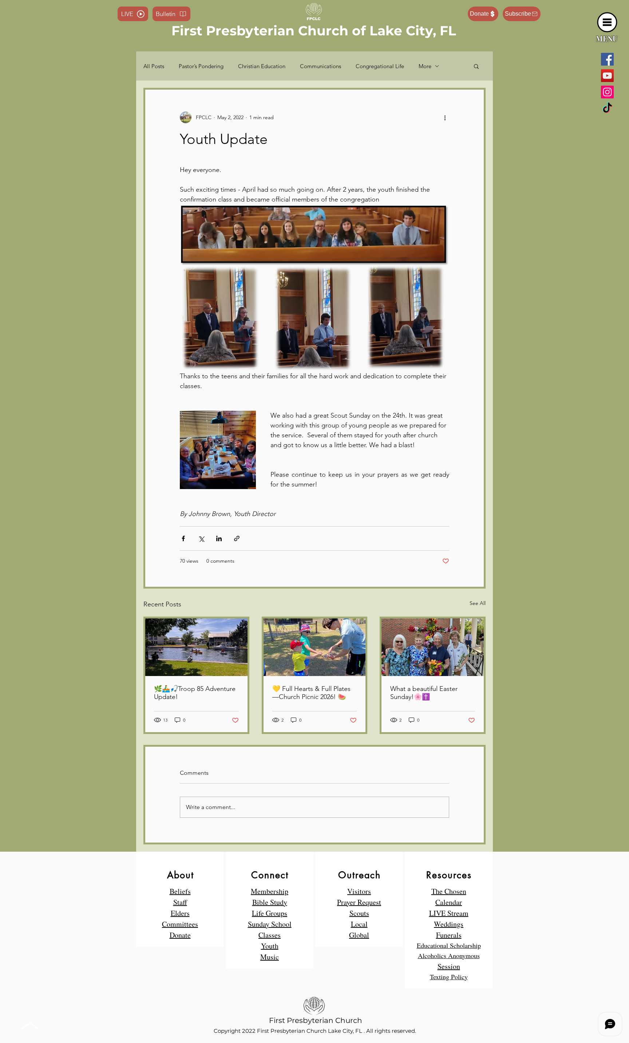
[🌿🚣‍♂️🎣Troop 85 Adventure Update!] (196, 647)
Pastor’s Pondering (201, 66)
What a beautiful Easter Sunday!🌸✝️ (424, 693)
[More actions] (444, 117)
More (425, 66)
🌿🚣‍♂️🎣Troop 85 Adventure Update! (195, 693)
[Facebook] (607, 59)
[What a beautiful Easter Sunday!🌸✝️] (432, 647)
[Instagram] (607, 92)
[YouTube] (607, 75)
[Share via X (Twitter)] (201, 538)
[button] (607, 22)
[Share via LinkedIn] (218, 538)
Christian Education (261, 66)
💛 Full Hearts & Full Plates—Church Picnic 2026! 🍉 (311, 693)
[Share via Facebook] (183, 538)
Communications (320, 66)
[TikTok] (607, 108)
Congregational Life (380, 66)
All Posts (153, 66)
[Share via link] (236, 538)
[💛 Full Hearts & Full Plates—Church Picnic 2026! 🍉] (315, 647)
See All (478, 603)
